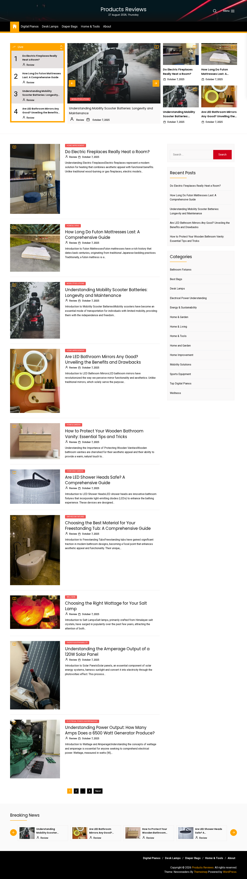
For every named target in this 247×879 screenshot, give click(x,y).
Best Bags (176, 279)
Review (30, 65)
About (107, 26)
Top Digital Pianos (180, 383)
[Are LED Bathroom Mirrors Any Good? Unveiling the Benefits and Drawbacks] (113, 73)
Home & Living (73, 226)
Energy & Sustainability (77, 643)
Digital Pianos (30, 26)
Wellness (71, 597)
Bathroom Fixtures (75, 517)
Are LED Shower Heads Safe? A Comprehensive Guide (95, 480)
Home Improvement (80, 99)
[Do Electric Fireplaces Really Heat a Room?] (181, 54)
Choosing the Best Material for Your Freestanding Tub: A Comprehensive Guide (108, 525)
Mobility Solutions (75, 283)
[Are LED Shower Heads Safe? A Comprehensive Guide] (137, 833)
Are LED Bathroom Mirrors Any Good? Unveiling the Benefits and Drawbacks (40, 110)
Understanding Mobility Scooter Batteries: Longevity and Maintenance (40, 93)
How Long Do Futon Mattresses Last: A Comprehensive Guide (41, 75)
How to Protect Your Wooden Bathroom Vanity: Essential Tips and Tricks (104, 433)
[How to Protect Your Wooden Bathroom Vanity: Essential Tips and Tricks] (84, 833)
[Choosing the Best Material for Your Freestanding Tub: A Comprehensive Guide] (189, 833)
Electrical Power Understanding (82, 721)
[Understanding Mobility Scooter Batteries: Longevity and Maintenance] (181, 96)
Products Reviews (124, 9)
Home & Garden (73, 425)
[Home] (14, 26)
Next (156, 83)
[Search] (215, 11)
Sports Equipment (180, 374)
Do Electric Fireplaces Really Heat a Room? (39, 57)
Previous (72, 83)
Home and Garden (75, 471)
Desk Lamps (50, 26)
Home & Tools (90, 26)
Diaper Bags (70, 26)
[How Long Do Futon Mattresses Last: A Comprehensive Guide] (219, 54)
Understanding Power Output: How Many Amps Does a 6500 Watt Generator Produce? (110, 730)
